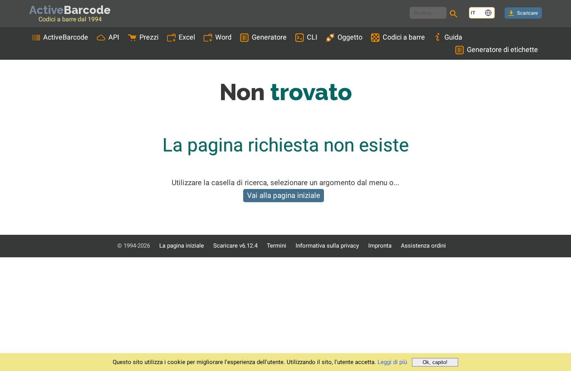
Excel (187, 37)
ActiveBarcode (65, 37)
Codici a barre (404, 37)
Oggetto (350, 37)
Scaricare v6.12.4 (235, 245)
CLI (312, 37)
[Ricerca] (455, 15)
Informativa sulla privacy (327, 245)
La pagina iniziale (181, 245)
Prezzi (148, 37)
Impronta (380, 245)
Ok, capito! (435, 362)
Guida (453, 37)
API (113, 37)
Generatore (269, 37)
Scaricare (527, 13)
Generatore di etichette (502, 49)
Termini (276, 245)
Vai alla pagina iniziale (283, 195)
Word (223, 37)
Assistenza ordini (423, 245)
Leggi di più (392, 362)
